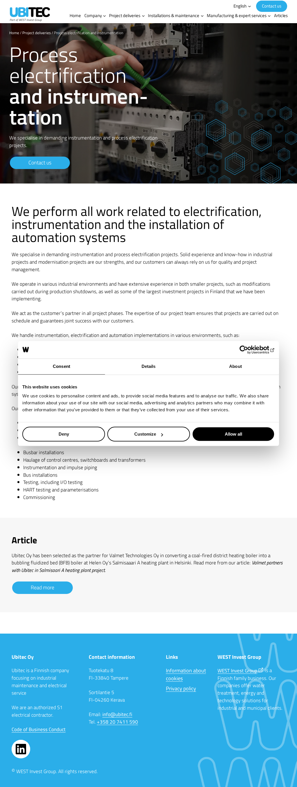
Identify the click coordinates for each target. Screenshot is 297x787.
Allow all (233, 434)
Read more (42, 587)
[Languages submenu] (249, 6)
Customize (145, 434)
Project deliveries (36, 33)
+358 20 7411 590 (117, 722)
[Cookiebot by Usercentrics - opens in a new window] (249, 349)
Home (14, 33)
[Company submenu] (104, 15)
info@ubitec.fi (117, 714)
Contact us (271, 6)
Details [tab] (149, 366)
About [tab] (235, 366)
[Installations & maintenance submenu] (202, 15)
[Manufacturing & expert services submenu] (269, 15)
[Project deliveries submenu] (143, 15)
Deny (64, 434)
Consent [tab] (61, 366)
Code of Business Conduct (39, 729)
